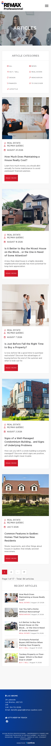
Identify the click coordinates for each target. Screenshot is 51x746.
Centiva (30, 743)
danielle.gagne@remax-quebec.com (26, 710)
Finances (12, 83)
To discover (37, 83)
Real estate (36, 72)
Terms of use (32, 737)
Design (12, 77)
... (17, 572)
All (10, 66)
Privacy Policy (20, 737)
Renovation (36, 77)
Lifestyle (13, 89)
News (33, 66)
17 (24, 572)
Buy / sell (14, 72)
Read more (11, 178)
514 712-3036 (15, 707)
